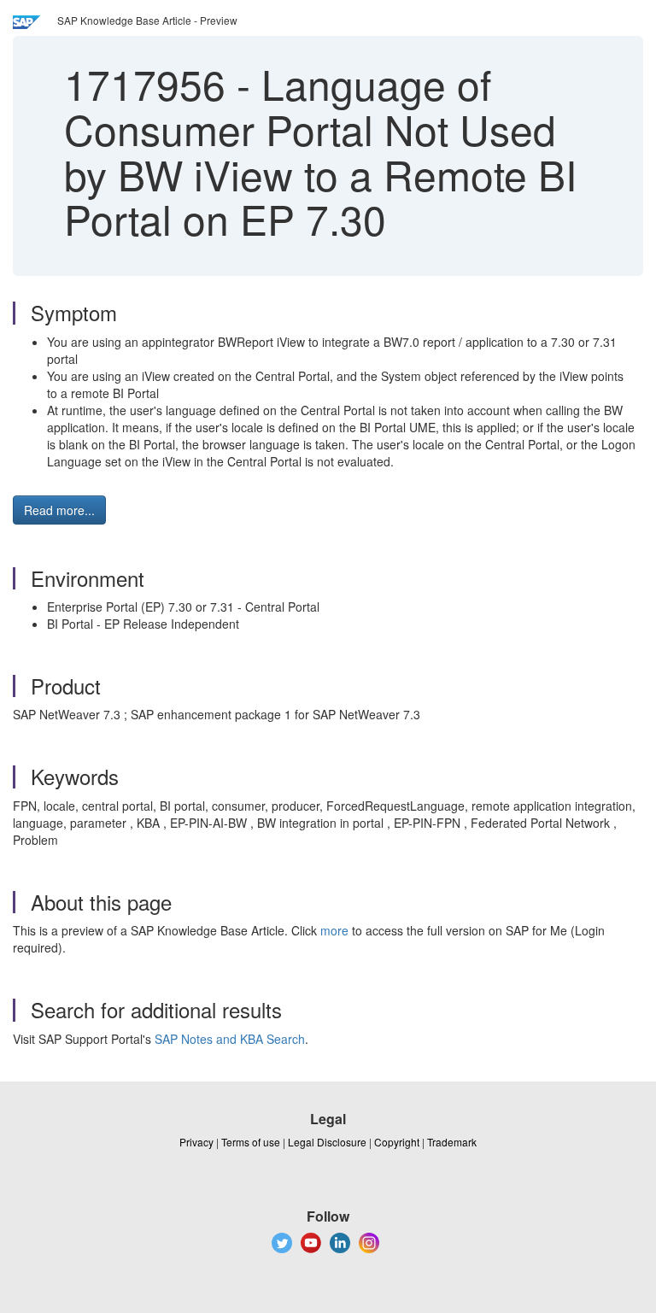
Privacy (196, 1141)
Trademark (452, 1141)
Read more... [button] (59, 510)
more (334, 930)
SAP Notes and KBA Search (230, 1038)
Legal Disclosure (327, 1141)
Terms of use (250, 1141)
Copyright (396, 1141)
